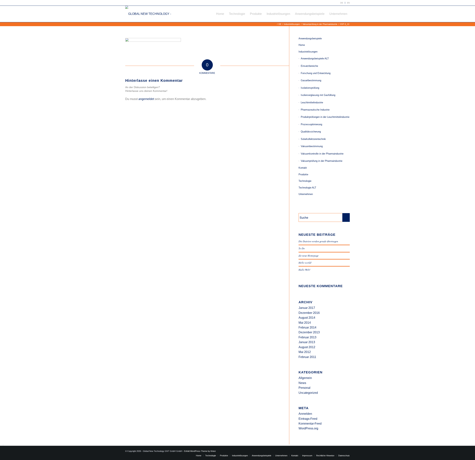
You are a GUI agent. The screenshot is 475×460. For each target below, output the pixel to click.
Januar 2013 (307, 342)
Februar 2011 (307, 357)
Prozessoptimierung (311, 124)
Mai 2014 (305, 322)
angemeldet (146, 99)
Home (302, 45)
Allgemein (305, 378)
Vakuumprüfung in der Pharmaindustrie (321, 161)
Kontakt (303, 167)
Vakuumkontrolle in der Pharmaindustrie (322, 153)
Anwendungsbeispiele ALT (315, 58)
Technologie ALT (307, 187)
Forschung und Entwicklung (315, 73)
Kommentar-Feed (310, 423)
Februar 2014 (307, 327)
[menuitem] (341, 3)
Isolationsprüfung (310, 87)
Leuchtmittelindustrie (312, 102)
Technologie (305, 181)
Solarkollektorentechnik (313, 139)
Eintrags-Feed (308, 418)
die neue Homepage (309, 255)
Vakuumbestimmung (312, 146)
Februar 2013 (307, 337)
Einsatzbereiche (309, 66)
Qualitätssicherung (311, 131)
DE (341, 3)
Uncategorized (308, 392)
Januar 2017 (307, 307)
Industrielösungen (308, 51)
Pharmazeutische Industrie (315, 109)
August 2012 (307, 347)
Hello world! (305, 262)
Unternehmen (306, 194)
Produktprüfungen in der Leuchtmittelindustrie (325, 117)
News (302, 383)
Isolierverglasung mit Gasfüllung (318, 95)
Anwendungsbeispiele (310, 38)
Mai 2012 (305, 352)
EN (348, 3)
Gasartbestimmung (311, 80)
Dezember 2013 (309, 332)
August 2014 (307, 317)
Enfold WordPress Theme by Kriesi (200, 451)
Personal (304, 387)
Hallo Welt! (304, 269)
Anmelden (305, 413)
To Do (302, 248)
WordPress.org (308, 428)
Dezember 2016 (309, 312)
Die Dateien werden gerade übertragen (318, 241)
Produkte (303, 174)
